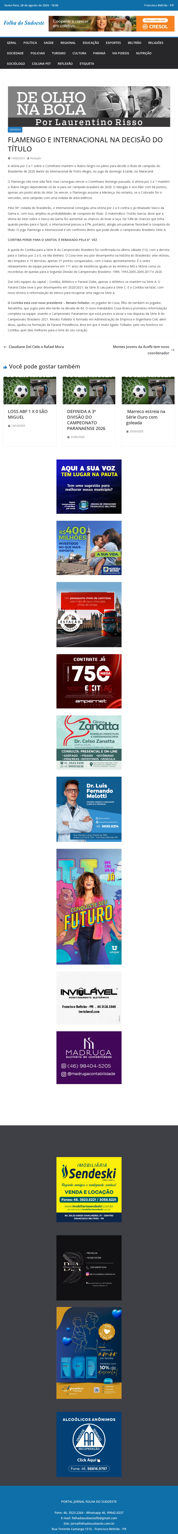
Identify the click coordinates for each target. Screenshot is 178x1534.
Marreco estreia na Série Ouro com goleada (145, 417)
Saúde (49, 43)
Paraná (99, 53)
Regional (68, 43)
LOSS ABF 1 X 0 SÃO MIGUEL (28, 414)
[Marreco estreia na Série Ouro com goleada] (148, 379)
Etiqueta (87, 63)
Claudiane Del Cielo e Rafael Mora (36, 346)
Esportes (113, 43)
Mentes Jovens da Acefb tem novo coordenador (141, 349)
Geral (11, 43)
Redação (35, 158)
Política (30, 43)
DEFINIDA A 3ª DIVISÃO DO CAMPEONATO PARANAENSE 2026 (86, 419)
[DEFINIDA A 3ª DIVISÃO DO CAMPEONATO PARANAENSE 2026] (89, 379)
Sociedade (15, 53)
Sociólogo (16, 63)
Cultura (79, 53)
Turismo (59, 53)
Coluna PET (41, 63)
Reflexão (65, 63)
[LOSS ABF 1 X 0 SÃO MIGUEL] (29, 379)
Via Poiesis (120, 53)
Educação (91, 43)
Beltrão (134, 43)
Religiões (155, 43)
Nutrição (144, 53)
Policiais (38, 53)
